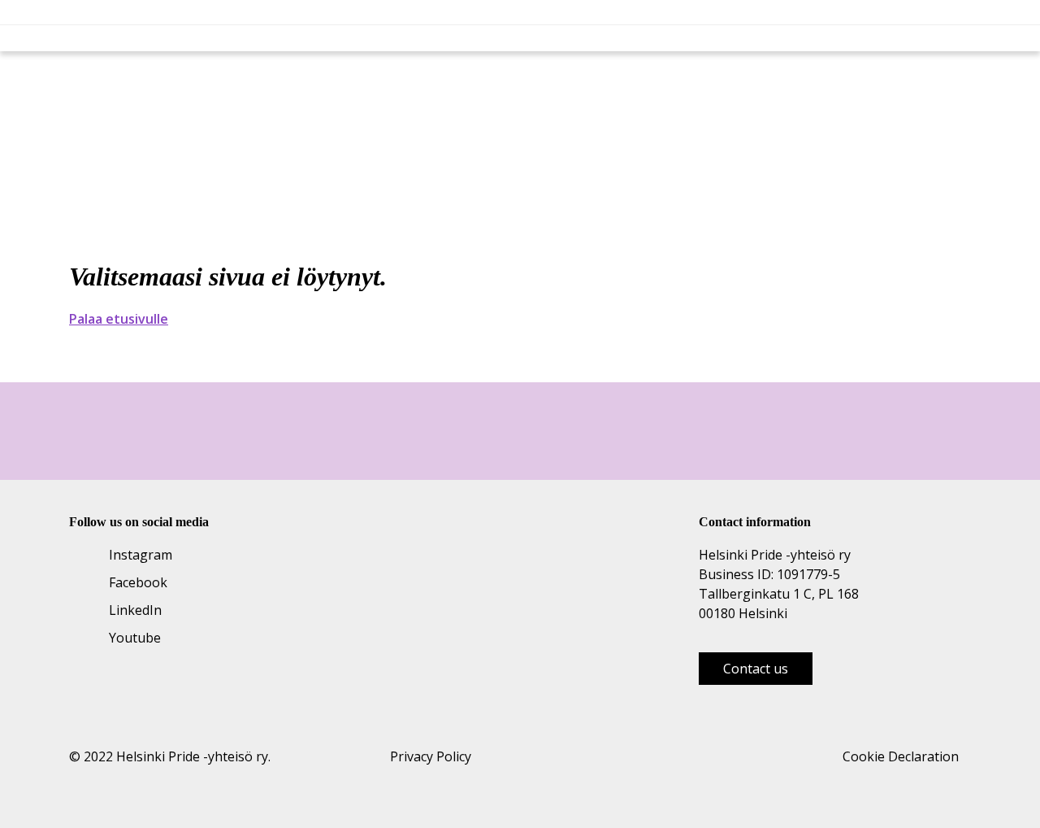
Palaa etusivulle (118, 319)
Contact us (755, 669)
